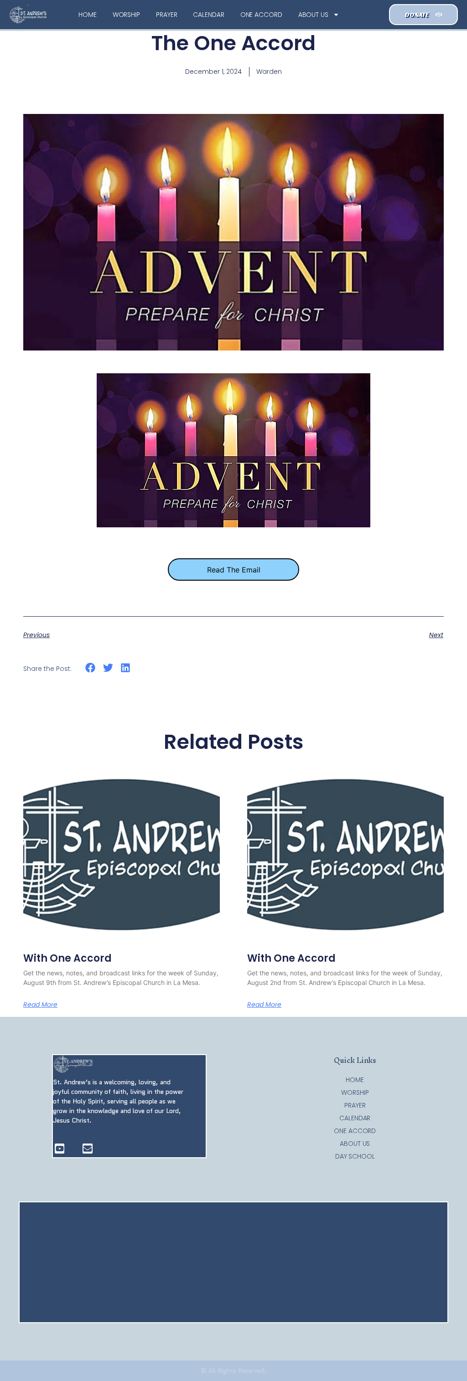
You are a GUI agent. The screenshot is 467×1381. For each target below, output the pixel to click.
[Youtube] (60, 1149)
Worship (126, 14)
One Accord (261, 14)
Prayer (166, 14)
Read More (40, 1004)
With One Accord (67, 958)
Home (87, 14)
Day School (355, 1156)
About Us (313, 14)
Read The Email (233, 569)
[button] (90, 668)
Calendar (208, 14)
